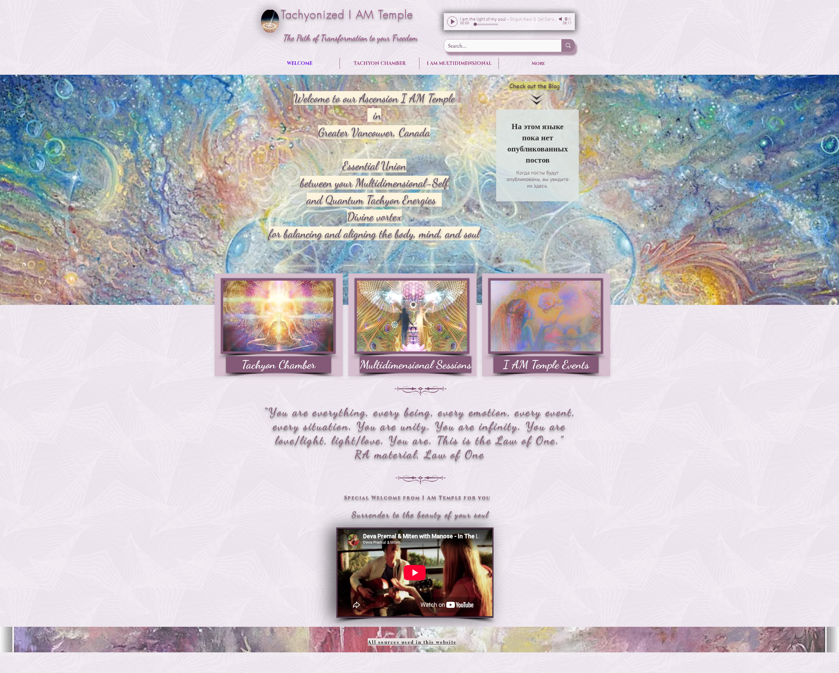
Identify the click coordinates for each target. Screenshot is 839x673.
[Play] (452, 21)
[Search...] (568, 45)
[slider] (568, 19)
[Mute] (561, 19)
